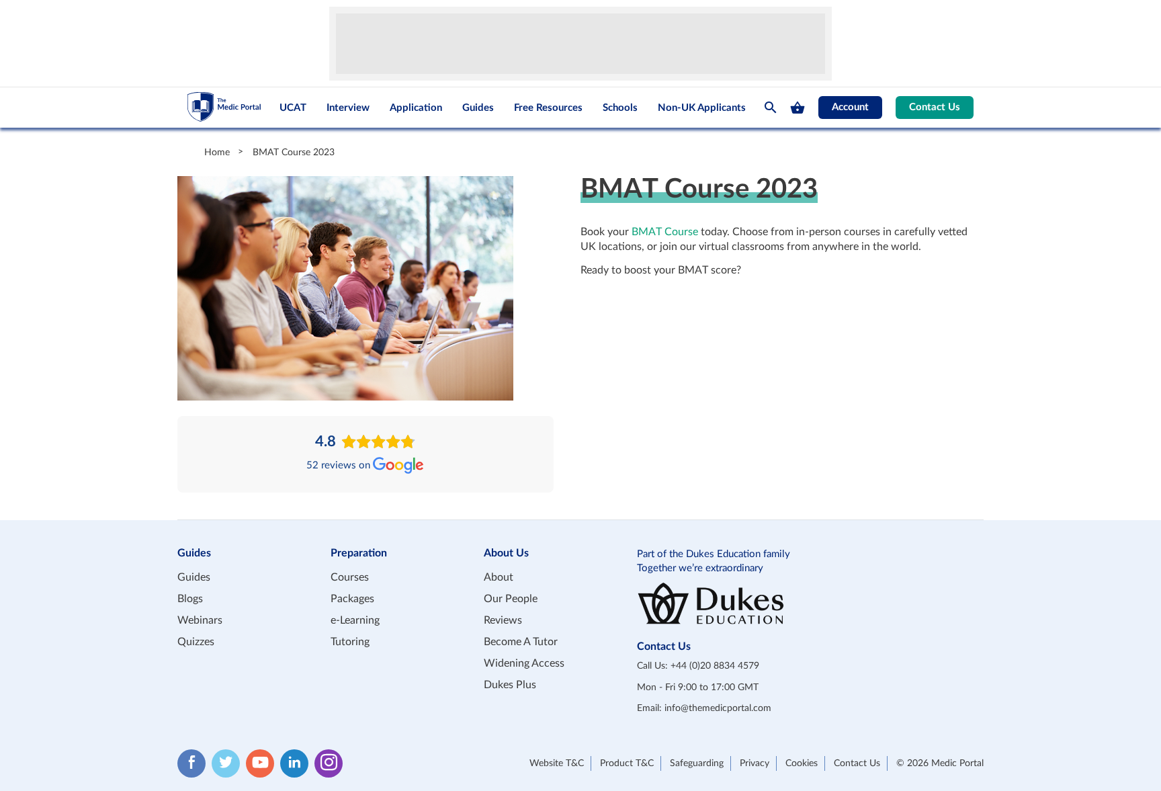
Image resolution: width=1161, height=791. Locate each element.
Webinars (199, 620)
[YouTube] (260, 763)
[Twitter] (226, 763)
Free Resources (548, 108)
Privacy (754, 763)
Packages (352, 598)
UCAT (293, 108)
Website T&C (556, 763)
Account (850, 107)
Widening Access (524, 663)
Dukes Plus (510, 684)
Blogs (190, 598)
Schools (620, 108)
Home (217, 152)
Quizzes (195, 641)
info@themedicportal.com (717, 708)
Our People (511, 598)
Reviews (503, 620)
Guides (478, 108)
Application (416, 108)
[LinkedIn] (294, 763)
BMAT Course (665, 231)
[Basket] (797, 107)
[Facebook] (191, 763)
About (498, 577)
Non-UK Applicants (702, 108)
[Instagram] (328, 763)
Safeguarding (697, 763)
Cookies (801, 763)
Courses (350, 577)
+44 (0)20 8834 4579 (715, 666)
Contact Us (934, 107)
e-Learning (355, 620)
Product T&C (627, 763)
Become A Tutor (521, 641)
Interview (348, 108)
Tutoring (350, 641)
